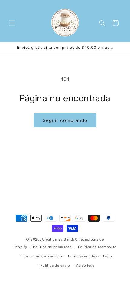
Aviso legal (86, 265)
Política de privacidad (52, 247)
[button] (12, 23)
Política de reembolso (97, 247)
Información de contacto (90, 256)
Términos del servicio (43, 256)
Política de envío (55, 265)
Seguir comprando (65, 120)
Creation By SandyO (60, 239)
